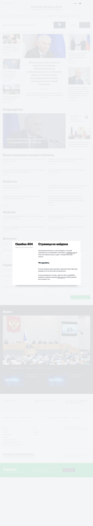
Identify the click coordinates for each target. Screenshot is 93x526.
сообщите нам (70, 253)
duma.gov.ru (61, 277)
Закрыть (75, 3)
